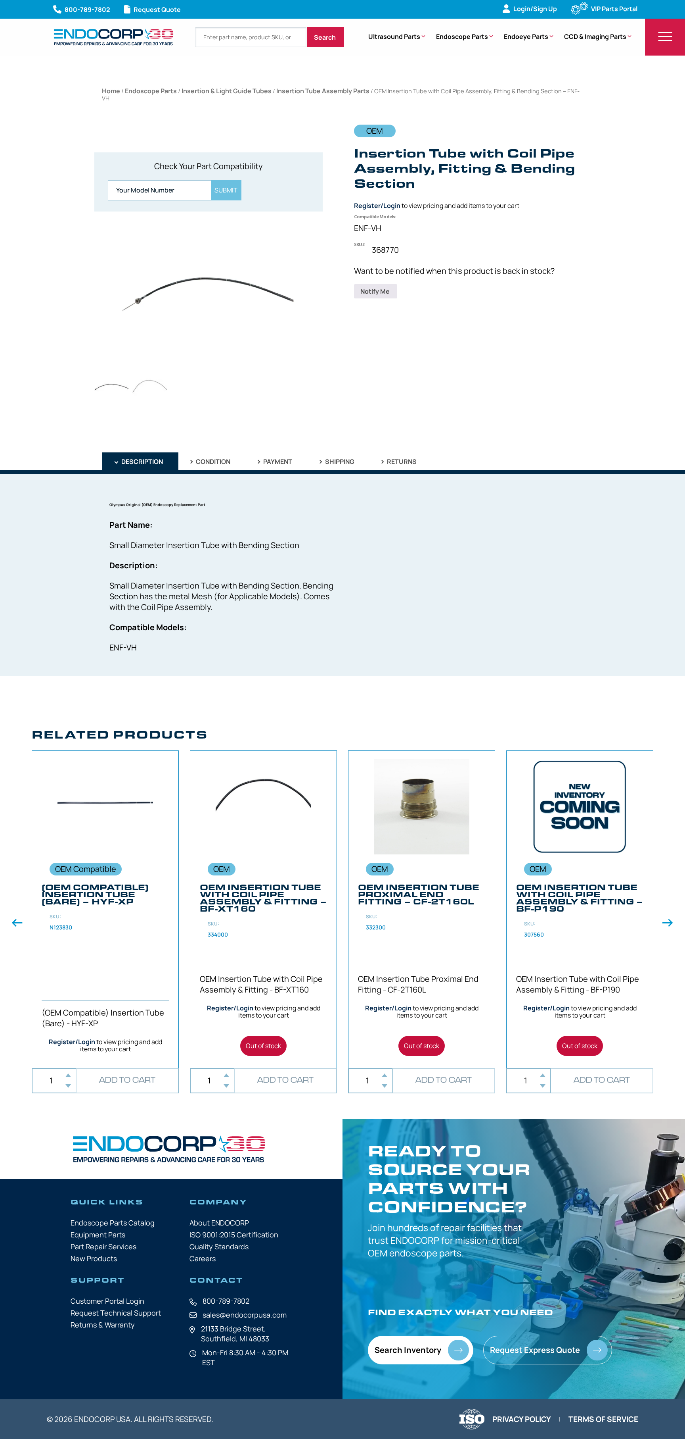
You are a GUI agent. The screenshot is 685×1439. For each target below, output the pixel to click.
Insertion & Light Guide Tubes (227, 91)
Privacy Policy (521, 1419)
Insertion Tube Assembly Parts (322, 91)
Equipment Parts (98, 1234)
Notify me (375, 291)
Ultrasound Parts (394, 36)
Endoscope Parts (462, 36)
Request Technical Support (116, 1313)
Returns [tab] (401, 461)
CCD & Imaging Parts (595, 36)
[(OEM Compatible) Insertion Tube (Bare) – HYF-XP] (105, 909)
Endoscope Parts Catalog (113, 1222)
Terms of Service (603, 1419)
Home (111, 91)
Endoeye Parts (526, 36)
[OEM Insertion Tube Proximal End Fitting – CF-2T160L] (421, 909)
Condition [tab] (212, 461)
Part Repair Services (103, 1246)
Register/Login (377, 205)
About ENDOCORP (219, 1222)
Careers (202, 1258)
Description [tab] (141, 461)
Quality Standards (219, 1246)
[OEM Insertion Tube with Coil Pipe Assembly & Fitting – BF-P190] (580, 909)
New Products (94, 1258)
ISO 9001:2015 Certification (233, 1234)
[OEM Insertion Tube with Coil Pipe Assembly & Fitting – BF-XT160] (263, 909)
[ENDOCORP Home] (113, 37)
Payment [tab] (277, 461)
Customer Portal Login (107, 1301)
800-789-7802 (226, 1301)
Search (325, 37)
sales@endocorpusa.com (245, 1315)
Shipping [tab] (339, 461)
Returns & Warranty (103, 1324)
